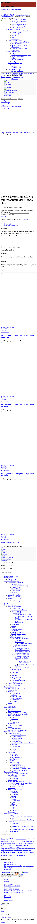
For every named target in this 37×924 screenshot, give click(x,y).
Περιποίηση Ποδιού (13, 762)
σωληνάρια (26, 852)
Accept (3, 922)
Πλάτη (13, 807)
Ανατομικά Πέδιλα (16, 823)
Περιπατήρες (11, 812)
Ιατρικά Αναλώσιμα (15, 15)
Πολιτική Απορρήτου (10, 864)
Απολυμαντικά (19, 642)
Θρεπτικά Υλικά (16, 613)
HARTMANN (15, 841)
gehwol (8, 841)
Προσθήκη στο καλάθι (7, 214)
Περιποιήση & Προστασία (19, 770)
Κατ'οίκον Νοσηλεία (10, 707)
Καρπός (13, 799)
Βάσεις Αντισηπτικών (21, 645)
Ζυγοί (9, 704)
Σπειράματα (14, 592)
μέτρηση (33, 848)
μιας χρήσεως (9, 850)
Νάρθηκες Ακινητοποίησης (15, 789)
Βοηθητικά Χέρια (16, 778)
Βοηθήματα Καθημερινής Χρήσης (17, 712)
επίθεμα (7, 848)
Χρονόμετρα (15, 699)
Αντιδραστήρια (15, 608)
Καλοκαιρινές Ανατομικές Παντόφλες (22, 817)
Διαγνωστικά (11, 691)
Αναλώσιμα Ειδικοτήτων (11, 581)
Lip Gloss (14, 754)
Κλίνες (10, 727)
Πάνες (13, 717)
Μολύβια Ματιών (16, 756)
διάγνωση (32, 845)
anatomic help (20, 839)
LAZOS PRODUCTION (11, 576)
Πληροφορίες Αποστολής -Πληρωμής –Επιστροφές (19, 866)
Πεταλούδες (14, 672)
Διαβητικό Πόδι (15, 764)
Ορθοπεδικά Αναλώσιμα (15, 683)
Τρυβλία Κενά (15, 635)
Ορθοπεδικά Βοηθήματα (11, 772)
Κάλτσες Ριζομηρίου (17, 786)
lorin (21, 841)
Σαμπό (13, 818)
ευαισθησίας (14, 848)
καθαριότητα (28, 848)
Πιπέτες (13, 626)
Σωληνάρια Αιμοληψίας (18, 632)
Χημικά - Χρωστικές (14, 685)
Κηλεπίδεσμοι (15, 800)
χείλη (24, 855)
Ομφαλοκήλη (15, 805)
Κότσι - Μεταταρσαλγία (18, 767)
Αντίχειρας (14, 792)
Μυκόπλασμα (19, 622)
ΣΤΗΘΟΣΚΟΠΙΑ (16, 698)
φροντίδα (15, 855)
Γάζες (16, 659)
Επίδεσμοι (18, 666)
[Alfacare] (4, 560)
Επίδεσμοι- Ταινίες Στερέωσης (20, 667)
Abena (3, 839)
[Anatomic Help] (6, 559)
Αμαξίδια (10, 709)
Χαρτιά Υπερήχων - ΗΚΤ (18, 680)
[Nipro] (3, 549)
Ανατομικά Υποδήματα (18, 825)
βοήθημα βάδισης (12, 845)
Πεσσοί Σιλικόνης (16, 589)
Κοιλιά (13, 802)
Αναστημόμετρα (16, 693)
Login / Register (8, 900)
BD (25, 839)
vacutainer (28, 841)
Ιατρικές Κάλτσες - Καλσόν (16, 781)
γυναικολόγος (20, 845)
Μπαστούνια (11, 788)
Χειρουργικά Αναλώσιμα (15, 598)
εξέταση (2, 848)
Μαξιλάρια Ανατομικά (14, 728)
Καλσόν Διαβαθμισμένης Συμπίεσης (21, 783)
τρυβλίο (3, 855)
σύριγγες (32, 852)
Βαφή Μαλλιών (15, 751)
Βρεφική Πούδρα (16, 736)
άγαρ (10, 843)
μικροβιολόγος (18, 850)
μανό (2, 850)
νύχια (29, 850)
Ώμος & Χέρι (15, 810)
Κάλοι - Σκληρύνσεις (17, 765)
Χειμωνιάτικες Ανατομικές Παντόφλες (22, 820)
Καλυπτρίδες (15, 624)
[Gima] (3, 552)
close (2, 904)
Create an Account (6, 917)
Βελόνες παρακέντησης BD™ (23, 651)
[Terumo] (4, 548)
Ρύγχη (13, 627)
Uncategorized (8, 577)
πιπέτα (21, 852)
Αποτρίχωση (15, 749)
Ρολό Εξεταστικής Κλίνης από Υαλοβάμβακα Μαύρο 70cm (17, 132)
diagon (5, 841)
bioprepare (31, 839)
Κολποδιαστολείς (16, 587)
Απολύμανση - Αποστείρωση (16, 688)
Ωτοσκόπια (14, 701)
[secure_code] (17, 874)
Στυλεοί (13, 674)
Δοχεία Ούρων (12, 723)
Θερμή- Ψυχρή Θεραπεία (15, 725)
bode (2, 841)
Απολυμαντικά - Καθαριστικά (19, 638)
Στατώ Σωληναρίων (17, 629)
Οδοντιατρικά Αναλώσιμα (15, 597)
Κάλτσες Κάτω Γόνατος (18, 784)
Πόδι (12, 808)
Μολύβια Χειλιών (16, 757)
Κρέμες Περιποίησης (17, 77)
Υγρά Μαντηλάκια (16, 746)
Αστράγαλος (15, 794)
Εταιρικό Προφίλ (9, 862)
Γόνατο (13, 797)
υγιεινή (8, 855)
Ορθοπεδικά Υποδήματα (11, 813)
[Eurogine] (4, 554)
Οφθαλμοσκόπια (16, 696)
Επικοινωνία (7, 869)
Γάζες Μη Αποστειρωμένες (26, 664)
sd (24, 841)
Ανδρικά (10, 815)
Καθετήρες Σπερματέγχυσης (19, 586)
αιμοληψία (14, 843)
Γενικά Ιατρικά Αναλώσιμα (15, 637)
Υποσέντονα (15, 722)
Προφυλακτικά (15, 590)
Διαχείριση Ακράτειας (14, 715)
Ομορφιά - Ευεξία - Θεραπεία (12, 731)
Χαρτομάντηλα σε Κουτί (10, 543)
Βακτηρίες (14, 776)
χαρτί (21, 855)
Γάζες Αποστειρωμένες (25, 663)
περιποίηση (14, 852)
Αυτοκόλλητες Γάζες (25, 661)
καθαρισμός (21, 848)
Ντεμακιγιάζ (15, 740)
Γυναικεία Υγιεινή (16, 738)
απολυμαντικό (30, 843)
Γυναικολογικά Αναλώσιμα (15, 582)
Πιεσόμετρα (11, 706)
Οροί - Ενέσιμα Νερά (17, 671)
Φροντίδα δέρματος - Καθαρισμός (17, 730)
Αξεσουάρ (18, 640)
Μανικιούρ (11, 760)
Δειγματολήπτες (16, 584)
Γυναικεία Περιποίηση (14, 748)
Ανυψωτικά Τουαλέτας (14, 711)
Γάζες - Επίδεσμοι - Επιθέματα (20, 654)
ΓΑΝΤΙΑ (32, 841)
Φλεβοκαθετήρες (16, 679)
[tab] (20, 224)
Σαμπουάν (14, 744)
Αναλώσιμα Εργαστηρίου (15, 606)
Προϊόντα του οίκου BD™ (22, 653)
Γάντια (6, 603)
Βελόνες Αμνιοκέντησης (22, 648)
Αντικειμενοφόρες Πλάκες (19, 610)
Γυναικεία (11, 821)
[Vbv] (21, 874)
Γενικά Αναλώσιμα (13, 733)
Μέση (13, 804)
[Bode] (3, 556)
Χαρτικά (10, 16)
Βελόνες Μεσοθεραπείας (22, 650)
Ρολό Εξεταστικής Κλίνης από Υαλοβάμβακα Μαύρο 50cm (17, 73)
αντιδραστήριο (22, 843)
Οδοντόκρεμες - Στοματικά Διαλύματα (22, 743)
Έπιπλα (10, 703)
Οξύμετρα (14, 695)
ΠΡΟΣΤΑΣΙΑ (5, 843)
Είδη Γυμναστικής (13, 780)
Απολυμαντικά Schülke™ (26, 643)
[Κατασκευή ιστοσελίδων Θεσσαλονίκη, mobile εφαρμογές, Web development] (25, 872)
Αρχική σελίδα (5, 15)
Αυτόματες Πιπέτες (13, 690)
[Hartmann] (4, 551)
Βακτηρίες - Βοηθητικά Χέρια (16, 775)
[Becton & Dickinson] (7, 557)
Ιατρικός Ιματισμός (16, 669)
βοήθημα (4, 845)
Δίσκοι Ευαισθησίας (17, 611)
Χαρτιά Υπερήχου (16, 594)
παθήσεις (5, 852)
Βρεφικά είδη (12, 579)
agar (7, 839)
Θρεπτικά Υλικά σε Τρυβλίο (23, 614)
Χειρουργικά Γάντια (17, 602)
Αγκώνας (14, 791)
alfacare (11, 838)
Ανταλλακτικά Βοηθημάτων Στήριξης (18, 773)
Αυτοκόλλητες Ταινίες (21, 658)
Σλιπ (12, 720)
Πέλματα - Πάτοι (13, 831)
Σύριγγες (14, 675)
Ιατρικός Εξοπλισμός (10, 687)
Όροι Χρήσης (8, 867)
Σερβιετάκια (14, 719)
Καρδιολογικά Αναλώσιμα (15, 595)
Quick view (4, 328)
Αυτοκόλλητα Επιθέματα (22, 656)
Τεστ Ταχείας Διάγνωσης (18, 634)
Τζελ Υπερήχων (16, 677)
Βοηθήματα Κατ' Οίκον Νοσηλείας (18, 714)
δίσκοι (27, 845)
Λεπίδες (13, 600)
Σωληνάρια (14, 630)
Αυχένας (13, 796)
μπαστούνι (24, 850)
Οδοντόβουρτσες (16, 741)
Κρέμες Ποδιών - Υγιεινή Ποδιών (21, 768)
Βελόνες (13, 646)
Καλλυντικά (11, 752)
